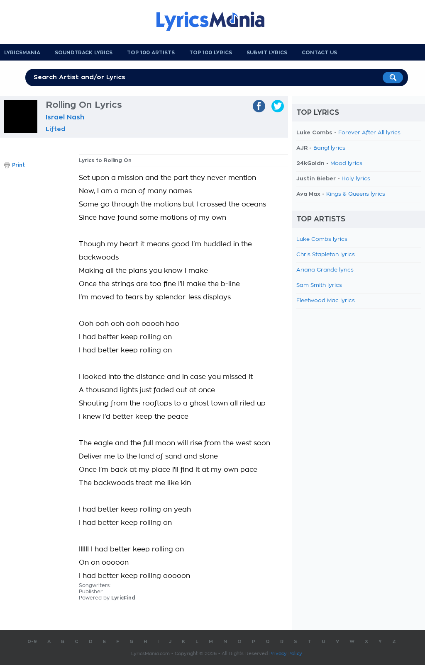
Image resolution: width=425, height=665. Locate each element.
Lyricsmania (22, 52)
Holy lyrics (356, 179)
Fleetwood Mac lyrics (325, 300)
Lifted (55, 129)
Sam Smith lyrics (319, 285)
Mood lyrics (346, 163)
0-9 (32, 641)
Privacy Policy (285, 653)
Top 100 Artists (151, 52)
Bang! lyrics (329, 148)
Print (18, 165)
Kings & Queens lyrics (355, 194)
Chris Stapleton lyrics (325, 254)
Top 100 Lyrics (210, 52)
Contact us (319, 52)
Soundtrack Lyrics (83, 52)
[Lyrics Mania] (216, 21)
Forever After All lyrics (369, 133)
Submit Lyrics (267, 52)
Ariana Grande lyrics (325, 270)
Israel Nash (65, 117)
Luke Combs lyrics (321, 239)
